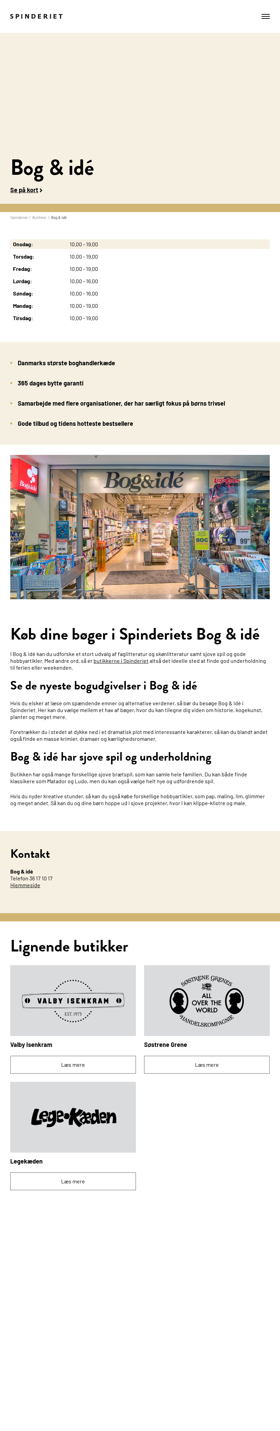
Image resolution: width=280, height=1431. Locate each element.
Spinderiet (19, 217)
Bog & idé (59, 217)
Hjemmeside (25, 885)
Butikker (39, 217)
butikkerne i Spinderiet (121, 660)
